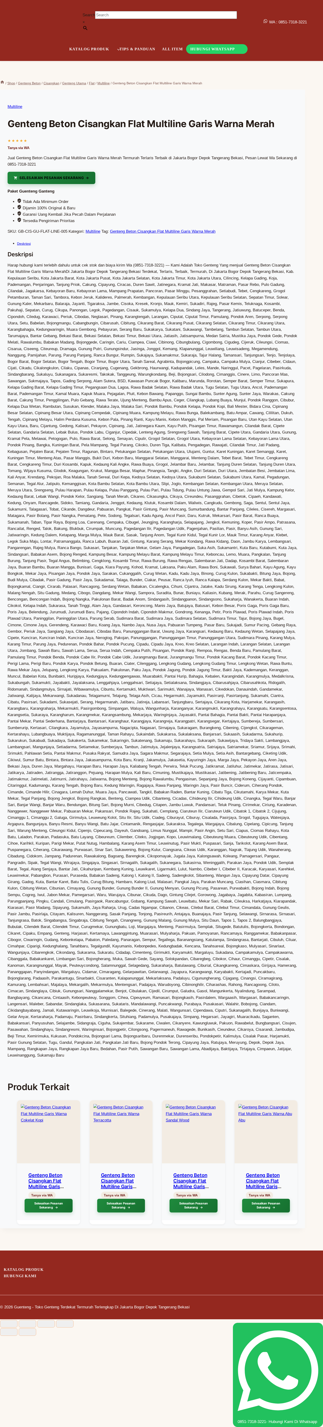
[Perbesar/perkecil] (8, 1324)
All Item (172, 49)
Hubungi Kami (20, 1276)
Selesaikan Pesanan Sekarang (51, 178)
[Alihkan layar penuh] (27, 1324)
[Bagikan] (46, 1324)
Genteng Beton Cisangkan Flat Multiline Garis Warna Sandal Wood (190, 1186)
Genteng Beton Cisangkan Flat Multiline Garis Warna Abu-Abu (263, 1183)
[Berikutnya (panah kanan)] (27, 1332)
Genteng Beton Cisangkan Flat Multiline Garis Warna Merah (162, 231)
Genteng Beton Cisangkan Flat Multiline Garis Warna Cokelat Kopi (45, 1186)
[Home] (2, 83)
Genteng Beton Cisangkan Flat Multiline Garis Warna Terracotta (120, 1183)
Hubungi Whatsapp (212, 49)
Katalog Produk (24, 1270)
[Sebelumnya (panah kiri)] (8, 1332)
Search (89, 15)
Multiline (15, 106)
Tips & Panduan (137, 49)
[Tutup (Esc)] (65, 1324)
